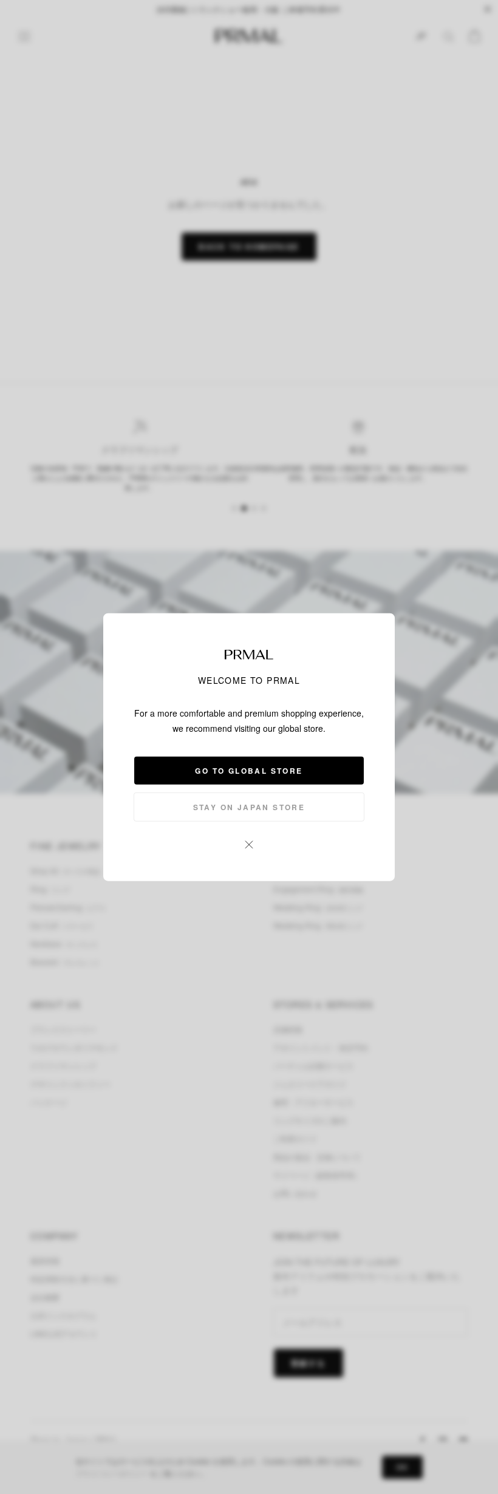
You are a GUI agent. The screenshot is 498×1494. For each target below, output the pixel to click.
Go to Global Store (248, 770)
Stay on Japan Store (249, 806)
